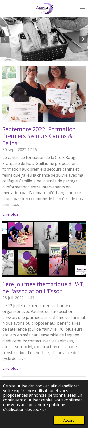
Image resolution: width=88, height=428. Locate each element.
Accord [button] (69, 420)
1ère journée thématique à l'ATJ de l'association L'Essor (43, 287)
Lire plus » (11, 214)
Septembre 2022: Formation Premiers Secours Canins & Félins (39, 136)
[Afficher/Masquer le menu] (82, 8)
